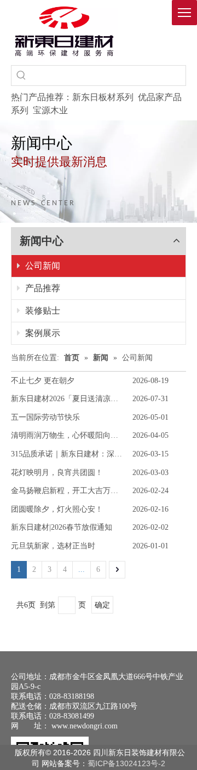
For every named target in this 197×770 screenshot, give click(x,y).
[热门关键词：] (21, 75)
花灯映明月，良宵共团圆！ (57, 472)
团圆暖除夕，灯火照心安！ (57, 509)
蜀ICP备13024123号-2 (126, 763)
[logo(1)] (64, 31)
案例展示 (41, 333)
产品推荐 (41, 288)
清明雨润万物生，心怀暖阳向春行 (68, 435)
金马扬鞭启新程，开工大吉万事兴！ (72, 491)
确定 (102, 605)
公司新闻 (41, 265)
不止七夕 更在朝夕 (42, 381)
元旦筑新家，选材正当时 (53, 546)
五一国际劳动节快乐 (45, 417)
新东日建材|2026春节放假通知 (61, 527)
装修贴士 (41, 310)
